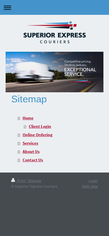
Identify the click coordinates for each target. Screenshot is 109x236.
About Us (31, 151)
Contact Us (33, 159)
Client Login (40, 126)
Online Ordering (38, 134)
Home (28, 118)
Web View (90, 186)
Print (21, 180)
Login (93, 180)
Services (30, 143)
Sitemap (34, 180)
